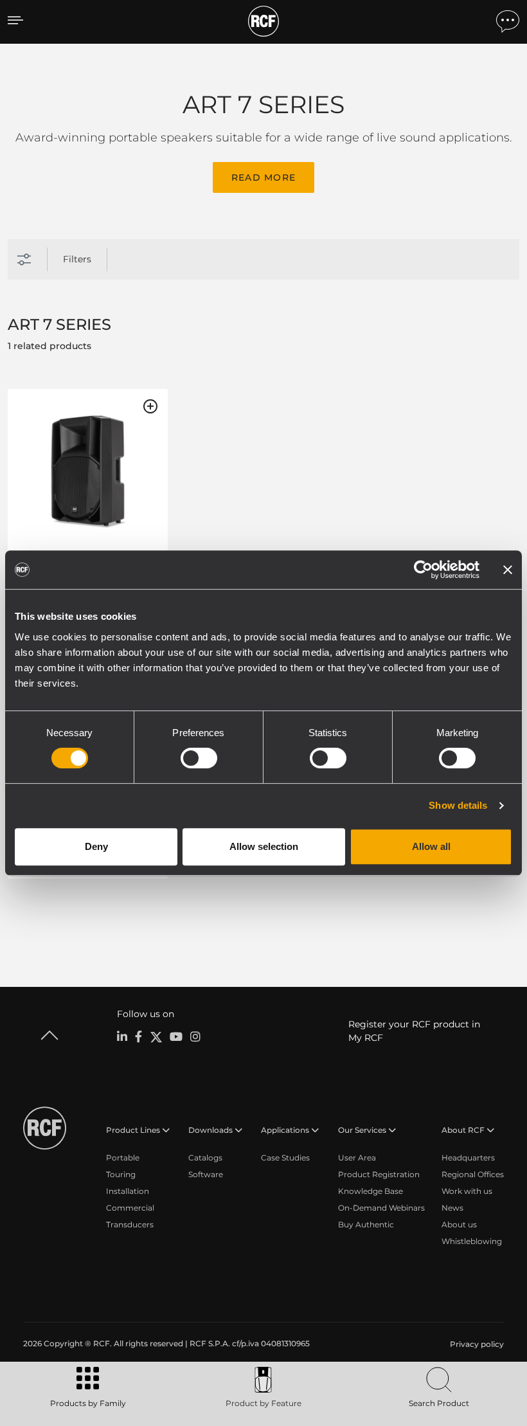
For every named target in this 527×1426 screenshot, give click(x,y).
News (452, 1208)
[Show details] (87, 472)
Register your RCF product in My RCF (414, 1030)
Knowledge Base (370, 1191)
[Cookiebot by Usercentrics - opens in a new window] (423, 569)
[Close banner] (507, 569)
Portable (122, 1157)
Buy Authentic (366, 1224)
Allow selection (263, 846)
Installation (127, 1191)
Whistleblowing (472, 1241)
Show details (458, 805)
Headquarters (468, 1157)
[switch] (199, 758)
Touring (121, 1174)
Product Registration (379, 1174)
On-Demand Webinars (381, 1208)
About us (459, 1224)
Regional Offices (473, 1174)
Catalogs (205, 1157)
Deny (96, 846)
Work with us (467, 1191)
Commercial (130, 1208)
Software (205, 1174)
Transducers (130, 1224)
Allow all (431, 846)
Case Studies (285, 1157)
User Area (357, 1157)
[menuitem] (475, 1344)
